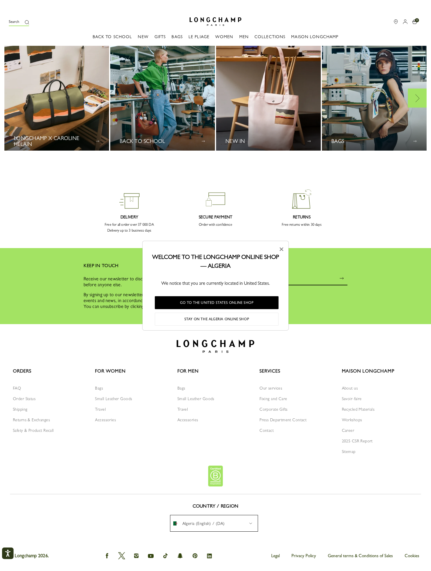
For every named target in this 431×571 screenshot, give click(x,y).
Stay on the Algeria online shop (216, 319)
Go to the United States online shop (217, 303)
